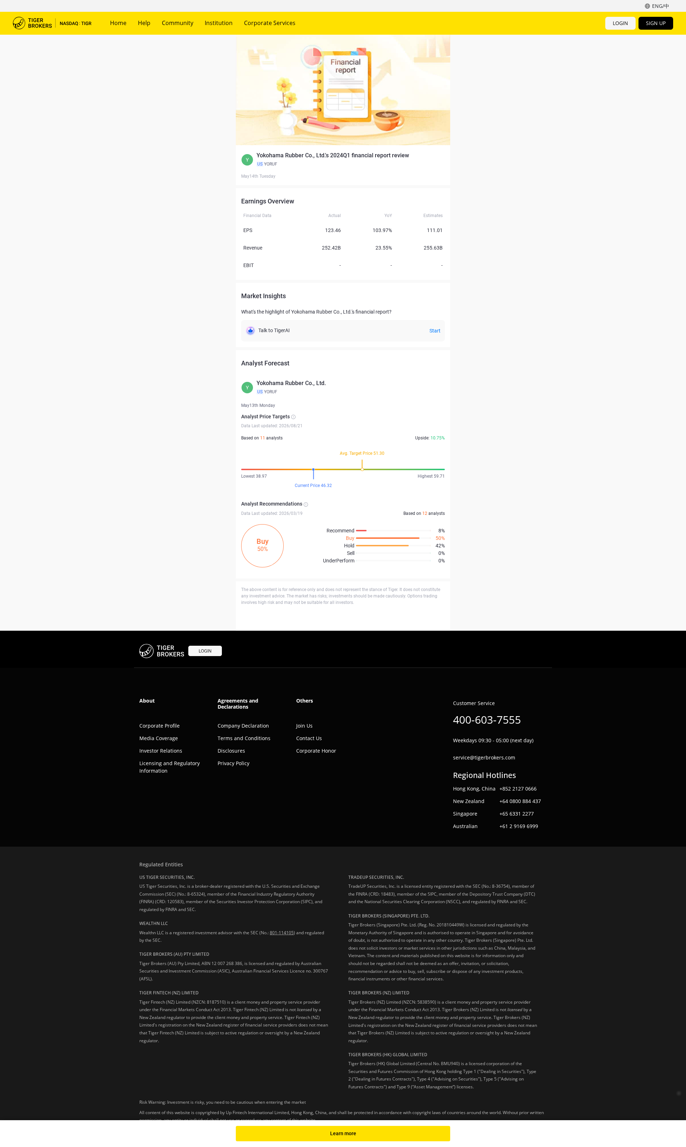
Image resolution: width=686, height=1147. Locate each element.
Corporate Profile (159, 725)
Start (435, 331)
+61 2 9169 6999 (518, 826)
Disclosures (231, 750)
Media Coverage (158, 738)
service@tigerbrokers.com (484, 757)
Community (177, 23)
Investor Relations (160, 750)
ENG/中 (660, 6)
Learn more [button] (343, 1133)
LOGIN (620, 23)
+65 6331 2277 (516, 813)
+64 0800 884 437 (520, 801)
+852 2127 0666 (518, 788)
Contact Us (309, 738)
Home (118, 23)
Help (144, 23)
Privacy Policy (233, 763)
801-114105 (282, 933)
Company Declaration (243, 725)
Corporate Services (269, 23)
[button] (343, 160)
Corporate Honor (316, 750)
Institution (219, 23)
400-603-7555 (487, 719)
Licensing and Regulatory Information (169, 767)
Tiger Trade (52, 23)
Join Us (304, 725)
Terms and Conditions (244, 738)
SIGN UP (656, 23)
